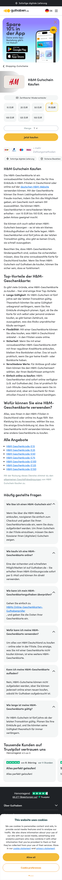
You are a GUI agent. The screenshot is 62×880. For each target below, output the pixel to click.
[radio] (10, 107)
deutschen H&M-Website (35, 186)
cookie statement (22, 848)
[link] (17, 49)
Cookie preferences (31, 867)
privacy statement (45, 848)
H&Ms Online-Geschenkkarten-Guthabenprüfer (24, 608)
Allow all (31, 857)
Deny (31, 875)
